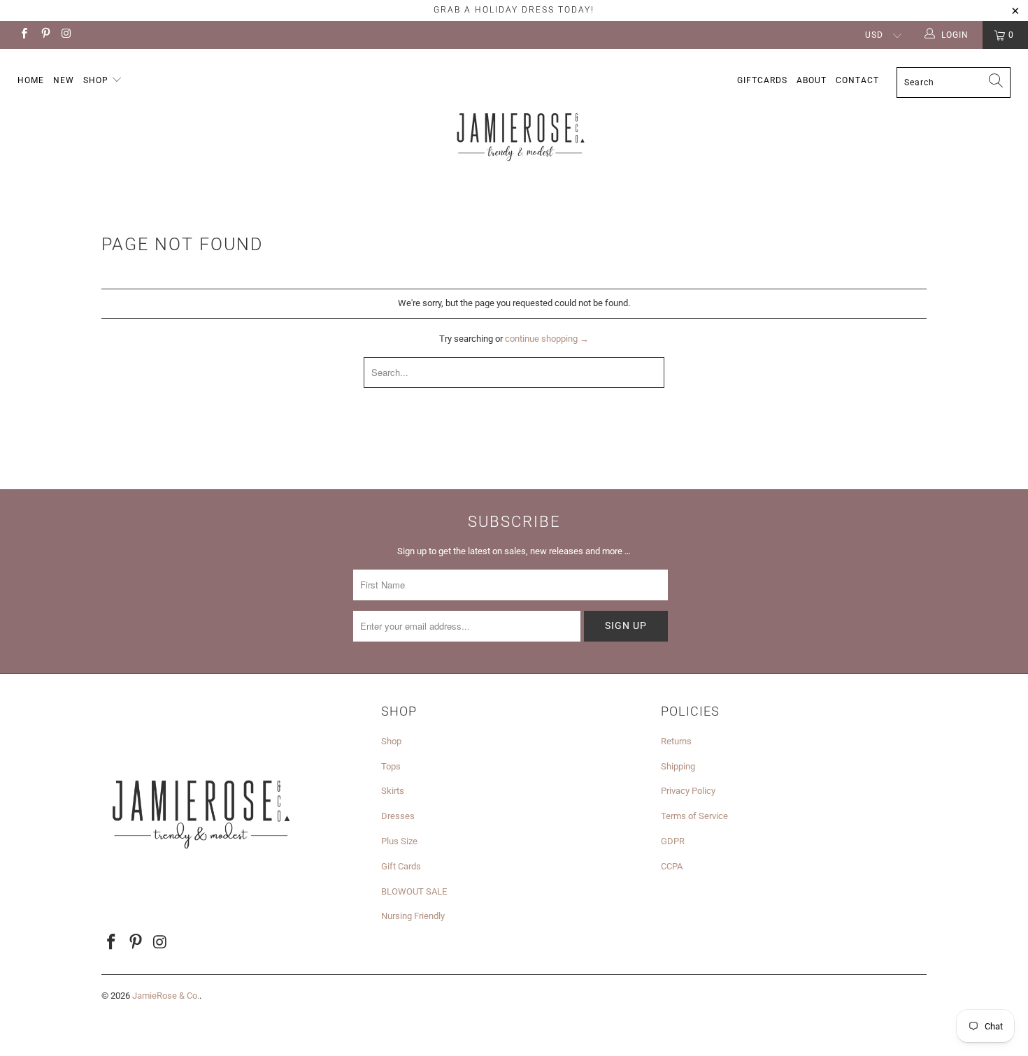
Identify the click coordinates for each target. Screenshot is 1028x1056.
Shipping (678, 766)
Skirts (392, 791)
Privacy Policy (688, 791)
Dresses (398, 816)
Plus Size (399, 841)
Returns (676, 741)
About (812, 80)
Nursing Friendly (413, 916)
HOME (30, 80)
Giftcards (762, 80)
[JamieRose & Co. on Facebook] (23, 35)
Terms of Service (694, 816)
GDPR (673, 841)
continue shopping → (547, 338)
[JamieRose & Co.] (520, 128)
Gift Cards (401, 866)
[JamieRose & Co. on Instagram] (66, 35)
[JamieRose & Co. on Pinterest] (44, 35)
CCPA (672, 866)
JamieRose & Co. (165, 995)
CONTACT (857, 80)
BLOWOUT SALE (414, 891)
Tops (391, 766)
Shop (97, 80)
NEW (63, 80)
